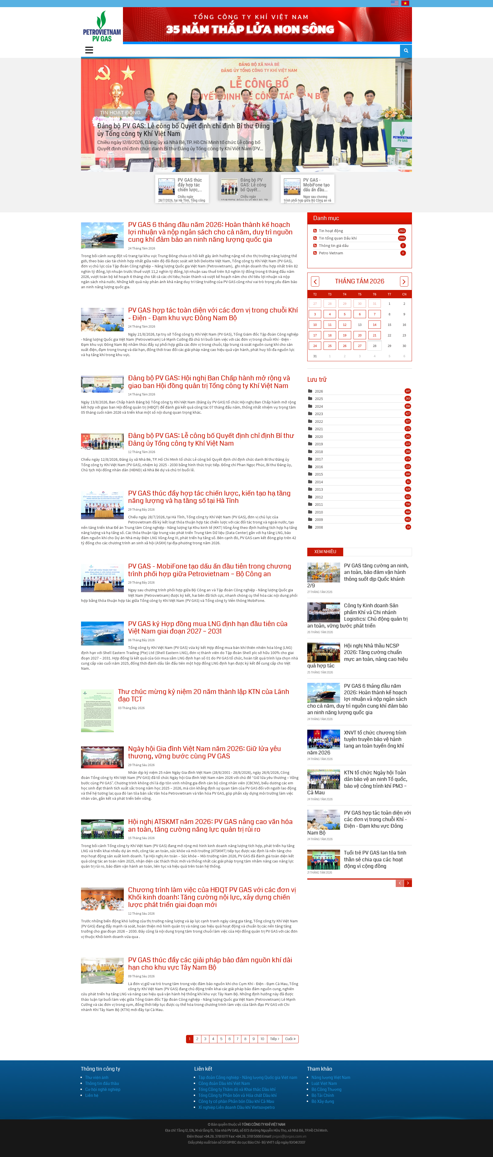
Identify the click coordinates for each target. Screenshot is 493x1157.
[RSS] (315, 230)
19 (344, 335)
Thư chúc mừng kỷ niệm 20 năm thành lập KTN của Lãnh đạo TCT (97, 710)
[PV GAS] (102, 25)
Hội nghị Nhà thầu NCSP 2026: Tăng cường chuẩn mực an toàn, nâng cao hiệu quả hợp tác (357, 655)
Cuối (288, 1039)
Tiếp (273, 1039)
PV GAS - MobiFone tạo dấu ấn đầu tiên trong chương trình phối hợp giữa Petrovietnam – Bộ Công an (102, 578)
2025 (319, 398)
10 (262, 1039)
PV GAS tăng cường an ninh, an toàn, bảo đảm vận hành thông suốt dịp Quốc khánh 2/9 (358, 575)
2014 (319, 481)
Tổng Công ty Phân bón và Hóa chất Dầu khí (238, 1095)
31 (374, 303)
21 (374, 335)
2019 (319, 443)
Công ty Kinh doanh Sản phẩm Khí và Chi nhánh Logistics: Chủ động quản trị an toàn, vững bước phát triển (357, 615)
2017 (319, 459)
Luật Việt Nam (324, 1083)
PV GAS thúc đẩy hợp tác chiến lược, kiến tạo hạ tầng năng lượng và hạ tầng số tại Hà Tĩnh (102, 505)
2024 (319, 406)
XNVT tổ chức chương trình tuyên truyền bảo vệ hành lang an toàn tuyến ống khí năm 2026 (356, 742)
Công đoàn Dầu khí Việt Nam (224, 1083)
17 (315, 335)
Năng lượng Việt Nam (331, 1077)
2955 (402, 238)
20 (359, 335)
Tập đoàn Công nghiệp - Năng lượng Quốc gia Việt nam (248, 1077)
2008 (319, 527)
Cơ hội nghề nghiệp (102, 1089)
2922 (402, 231)
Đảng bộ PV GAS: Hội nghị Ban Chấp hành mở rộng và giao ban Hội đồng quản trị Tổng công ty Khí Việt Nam (102, 384)
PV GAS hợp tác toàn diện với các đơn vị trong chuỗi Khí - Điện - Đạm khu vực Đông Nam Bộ (102, 319)
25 (330, 345)
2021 (319, 428)
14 (374, 324)
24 (315, 345)
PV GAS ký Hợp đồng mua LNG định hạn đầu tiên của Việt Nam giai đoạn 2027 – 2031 (102, 634)
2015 (319, 474)
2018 (319, 451)
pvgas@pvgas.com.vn (289, 1136)
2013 (319, 489)
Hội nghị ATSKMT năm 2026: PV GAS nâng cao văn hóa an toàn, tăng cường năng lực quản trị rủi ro (102, 829)
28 (330, 303)
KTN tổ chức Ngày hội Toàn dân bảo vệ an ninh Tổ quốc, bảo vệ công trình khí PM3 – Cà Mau (357, 782)
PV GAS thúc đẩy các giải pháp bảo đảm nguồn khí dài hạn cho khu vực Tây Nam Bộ (102, 971)
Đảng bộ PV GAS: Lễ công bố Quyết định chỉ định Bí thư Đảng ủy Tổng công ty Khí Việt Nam (246, 115)
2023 (319, 413)
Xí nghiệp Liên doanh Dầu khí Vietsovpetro (237, 1107)
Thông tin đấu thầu (102, 1083)
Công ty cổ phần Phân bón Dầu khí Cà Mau (236, 1101)
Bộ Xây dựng (323, 1101)
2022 (319, 421)
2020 (319, 436)
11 (330, 324)
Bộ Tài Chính (323, 1095)
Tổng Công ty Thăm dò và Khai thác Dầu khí (237, 1089)
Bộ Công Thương (327, 1089)
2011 (319, 504)
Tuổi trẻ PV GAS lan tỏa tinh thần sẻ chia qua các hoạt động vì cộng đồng (375, 859)
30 (359, 303)
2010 (319, 512)
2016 (319, 466)
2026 (319, 391)
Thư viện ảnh (96, 1077)
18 (330, 335)
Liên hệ (91, 1095)
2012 (319, 497)
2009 (319, 519)
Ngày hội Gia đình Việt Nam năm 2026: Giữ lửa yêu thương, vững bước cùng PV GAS (102, 757)
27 (315, 303)
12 (344, 324)
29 (344, 303)
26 (344, 345)
